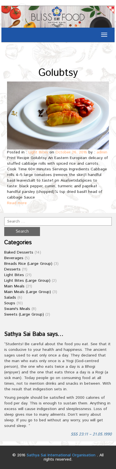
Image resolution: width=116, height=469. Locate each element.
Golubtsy (58, 73)
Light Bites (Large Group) (27, 280)
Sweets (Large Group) (24, 314)
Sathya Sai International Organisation (61, 455)
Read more (17, 203)
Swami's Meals (17, 309)
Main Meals (14, 286)
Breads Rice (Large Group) (28, 264)
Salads (10, 297)
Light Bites (38, 152)
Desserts (12, 269)
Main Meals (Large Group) (27, 292)
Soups (9, 303)
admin (102, 152)
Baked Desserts (18, 252)
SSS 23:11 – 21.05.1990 (91, 434)
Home (50, 59)
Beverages (13, 258)
